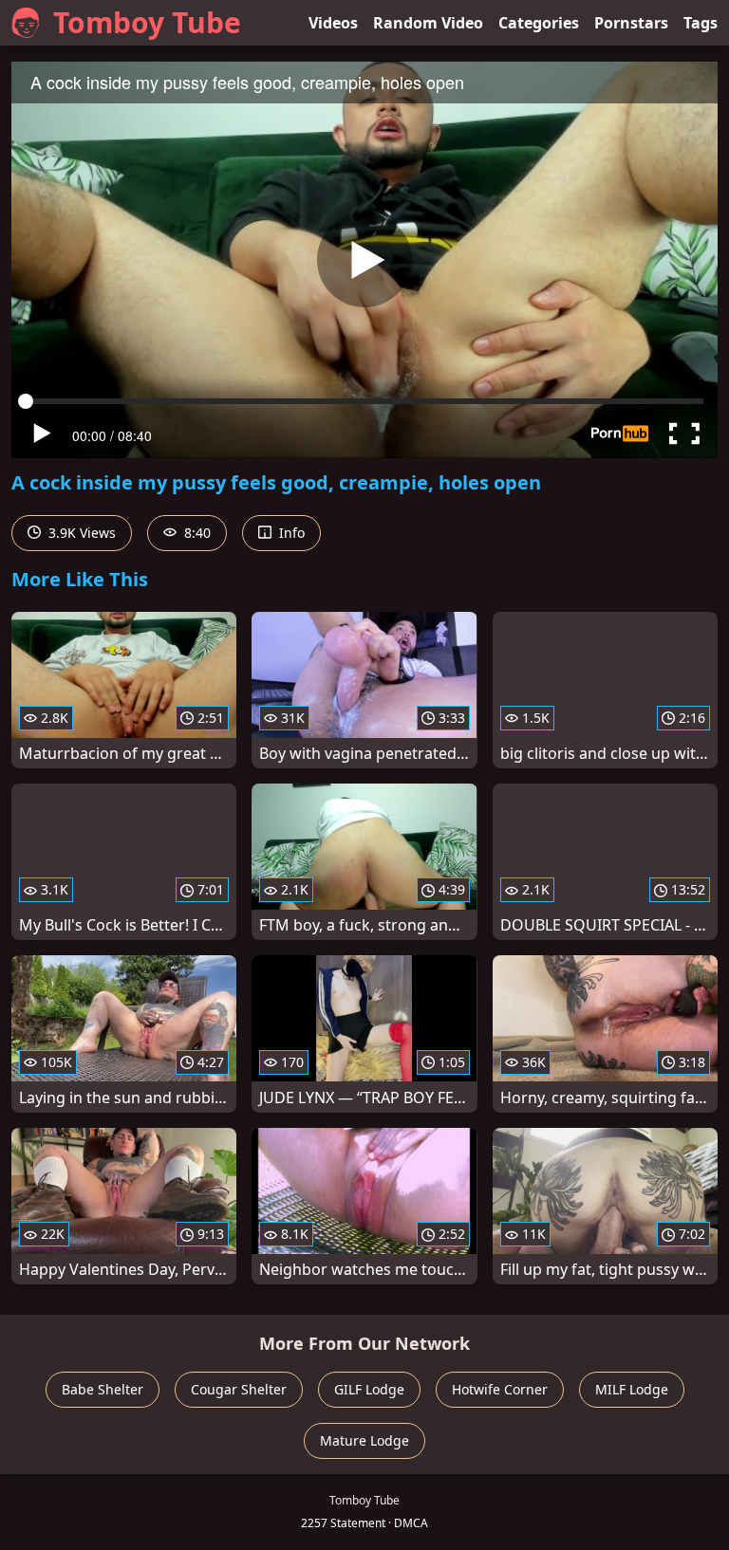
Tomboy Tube (147, 22)
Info (290, 533)
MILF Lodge (631, 1389)
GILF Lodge (369, 1389)
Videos (333, 22)
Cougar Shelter (239, 1389)
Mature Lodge (364, 1440)
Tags (700, 22)
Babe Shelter (102, 1389)
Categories (538, 22)
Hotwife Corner (500, 1389)
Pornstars (631, 22)
